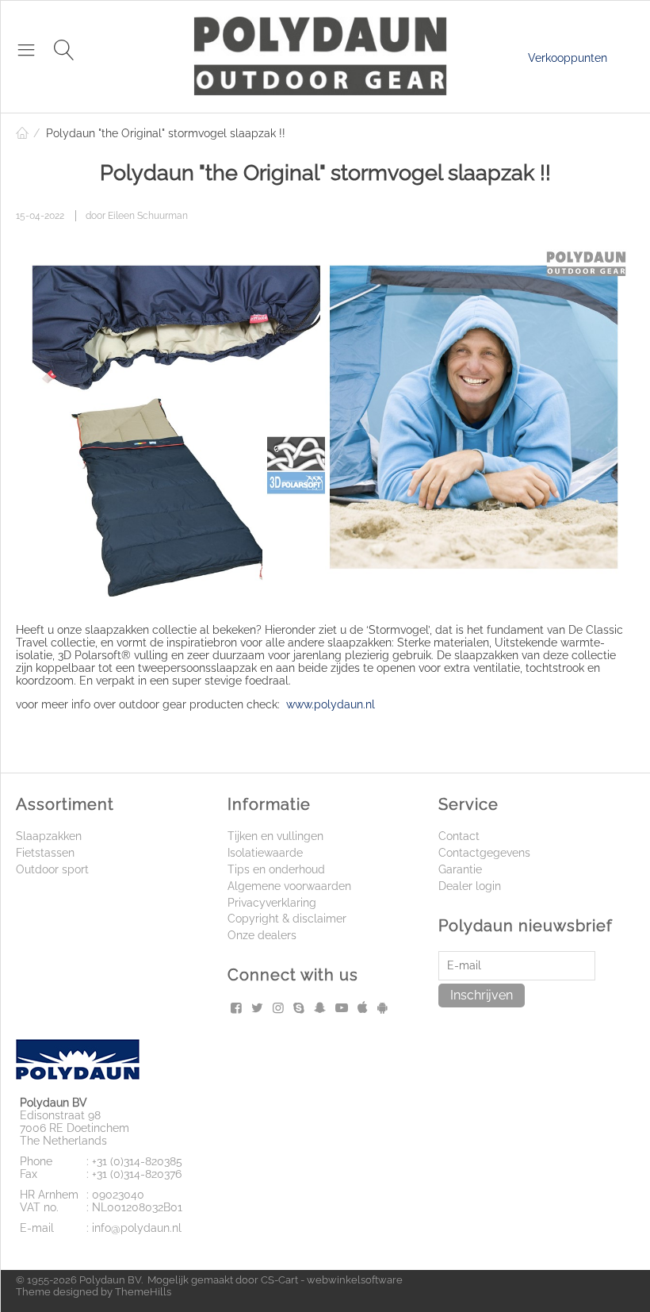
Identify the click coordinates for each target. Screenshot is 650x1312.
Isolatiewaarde (265, 852)
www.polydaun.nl (330, 704)
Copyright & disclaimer (287, 918)
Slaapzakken (49, 836)
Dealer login (469, 886)
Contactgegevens (484, 852)
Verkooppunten (567, 58)
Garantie (460, 869)
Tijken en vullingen (275, 836)
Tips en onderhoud (276, 869)
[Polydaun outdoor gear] (320, 54)
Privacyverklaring (272, 902)
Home (22, 133)
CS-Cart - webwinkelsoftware (332, 1280)
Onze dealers (262, 935)
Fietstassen (45, 852)
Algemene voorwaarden (289, 886)
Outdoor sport (52, 869)
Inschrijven (481, 995)
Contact (459, 836)
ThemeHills (143, 1292)
